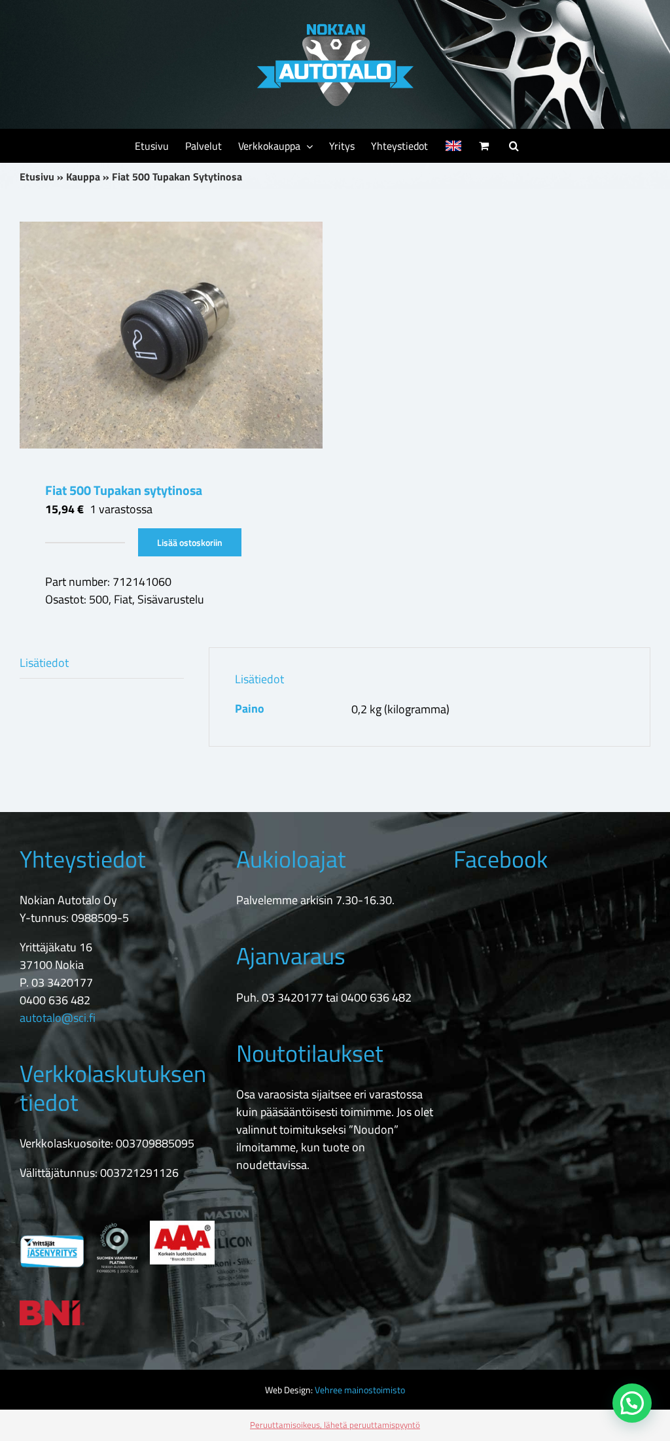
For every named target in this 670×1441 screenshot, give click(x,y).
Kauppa (83, 176)
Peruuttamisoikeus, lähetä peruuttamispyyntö (335, 1424)
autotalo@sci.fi (58, 1017)
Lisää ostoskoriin (189, 542)
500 (99, 599)
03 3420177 (62, 982)
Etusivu (37, 176)
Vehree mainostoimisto (360, 1390)
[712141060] (171, 335)
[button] (514, 145)
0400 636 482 (55, 1000)
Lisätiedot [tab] (44, 662)
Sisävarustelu (170, 599)
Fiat (123, 599)
